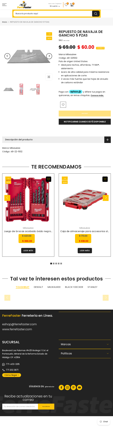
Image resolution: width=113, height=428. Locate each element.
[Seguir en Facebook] (61, 387)
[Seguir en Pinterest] (73, 387)
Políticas (66, 353)
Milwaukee (15, 148)
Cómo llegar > (11, 375)
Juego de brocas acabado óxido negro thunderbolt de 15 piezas (43, 231)
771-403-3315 (13, 364)
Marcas (66, 344)
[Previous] (7, 56)
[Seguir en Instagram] (67, 387)
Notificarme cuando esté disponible (85, 121)
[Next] (49, 56)
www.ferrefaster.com (17, 329)
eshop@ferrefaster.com (19, 324)
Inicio (4, 22)
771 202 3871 (12, 369)
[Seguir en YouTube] (79, 387)
